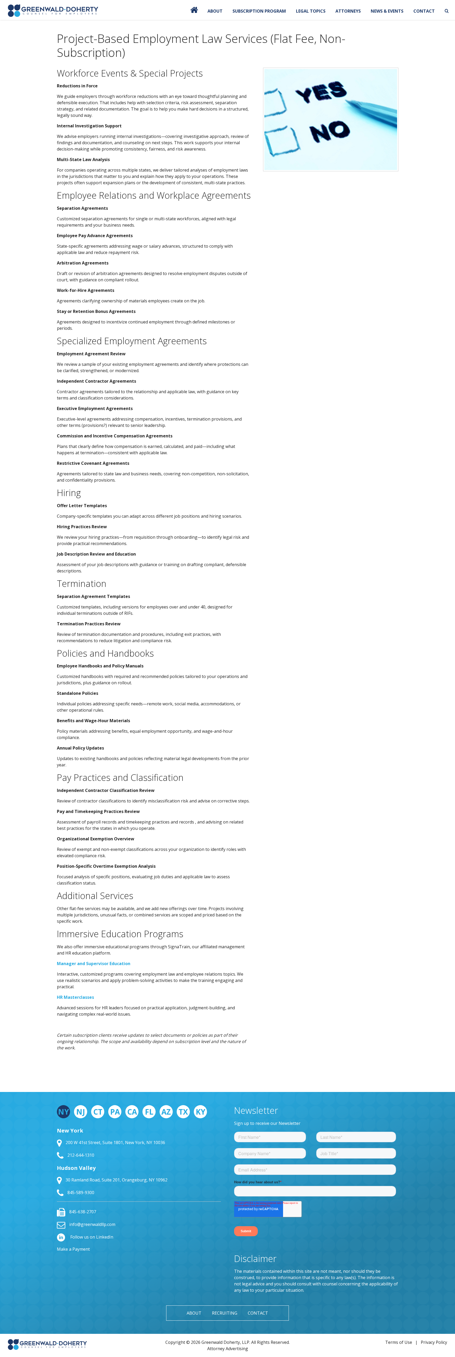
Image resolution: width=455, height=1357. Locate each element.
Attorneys (348, 11)
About (214, 11)
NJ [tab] (80, 1112)
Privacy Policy (434, 1342)
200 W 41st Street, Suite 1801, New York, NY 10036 (115, 1142)
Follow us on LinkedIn (91, 1237)
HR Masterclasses (75, 997)
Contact (424, 11)
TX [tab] (183, 1112)
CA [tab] (132, 1112)
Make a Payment (73, 1249)
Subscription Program (259, 11)
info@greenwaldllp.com (92, 1224)
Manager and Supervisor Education (93, 963)
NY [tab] (63, 1112)
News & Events (387, 11)
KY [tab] (200, 1112)
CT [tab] (97, 1112)
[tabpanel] (139, 1162)
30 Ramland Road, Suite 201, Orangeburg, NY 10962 (116, 1180)
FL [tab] (149, 1112)
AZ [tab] (166, 1112)
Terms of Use (398, 1342)
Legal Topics (310, 11)
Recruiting (224, 1313)
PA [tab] (115, 1112)
